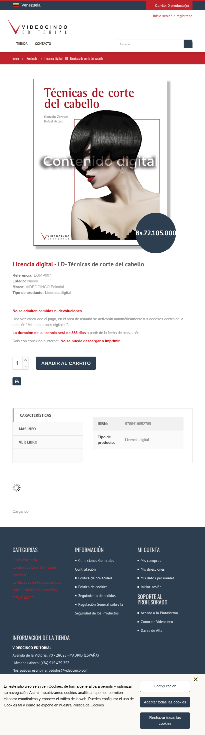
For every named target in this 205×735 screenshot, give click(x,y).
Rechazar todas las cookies (165, 720)
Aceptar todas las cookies (165, 702)
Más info (27, 428)
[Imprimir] (16, 381)
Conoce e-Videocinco (157, 621)
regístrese (184, 16)
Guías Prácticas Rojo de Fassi (35, 589)
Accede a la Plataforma (159, 612)
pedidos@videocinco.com (68, 670)
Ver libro (28, 442)
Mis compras (151, 560)
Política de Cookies (88, 705)
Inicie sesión (162, 16)
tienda (22, 43)
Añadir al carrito (66, 363)
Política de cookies (93, 586)
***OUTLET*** (23, 597)
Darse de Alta (151, 630)
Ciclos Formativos (26, 559)
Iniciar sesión (151, 586)
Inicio (15, 58)
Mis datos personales (157, 578)
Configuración (165, 686)
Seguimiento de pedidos (97, 595)
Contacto (43, 43)
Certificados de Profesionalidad (37, 582)
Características (35, 415)
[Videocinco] (37, 27)
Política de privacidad (95, 578)
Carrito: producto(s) (172, 6)
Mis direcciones (153, 569)
